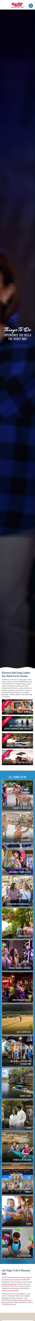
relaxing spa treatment (10, 1290)
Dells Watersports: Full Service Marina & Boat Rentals (17, 727)
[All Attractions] (17, 1243)
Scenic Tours (25, 1095)
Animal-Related (24, 935)
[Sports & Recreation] (17, 1147)
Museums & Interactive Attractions (21, 1062)
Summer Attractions (22, 808)
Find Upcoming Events (21, 999)
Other (28, 1223)
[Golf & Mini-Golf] (17, 1019)
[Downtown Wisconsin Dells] (17, 891)
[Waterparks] (17, 827)
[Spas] (17, 1115)
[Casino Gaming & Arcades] (17, 955)
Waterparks (26, 840)
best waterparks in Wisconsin (19, 1277)
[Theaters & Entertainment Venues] (17, 1179)
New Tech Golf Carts (22, 762)
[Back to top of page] (31, 1316)
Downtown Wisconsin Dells (19, 903)
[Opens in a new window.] (17, 707)
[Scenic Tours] (17, 1083)
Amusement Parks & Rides (20, 872)
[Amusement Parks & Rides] (17, 859)
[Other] (17, 1211)
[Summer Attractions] (17, 795)
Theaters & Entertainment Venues (19, 1190)
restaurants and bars (9, 1284)
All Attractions (24, 1255)
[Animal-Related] (17, 923)
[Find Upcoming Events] (17, 987)
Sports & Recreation (22, 1159)
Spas (29, 1127)
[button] (31, 5)
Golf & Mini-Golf (24, 1031)
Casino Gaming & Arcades (20, 967)
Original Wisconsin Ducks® (19, 745)
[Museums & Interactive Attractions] (17, 1051)
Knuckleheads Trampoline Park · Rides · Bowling (17, 710)
